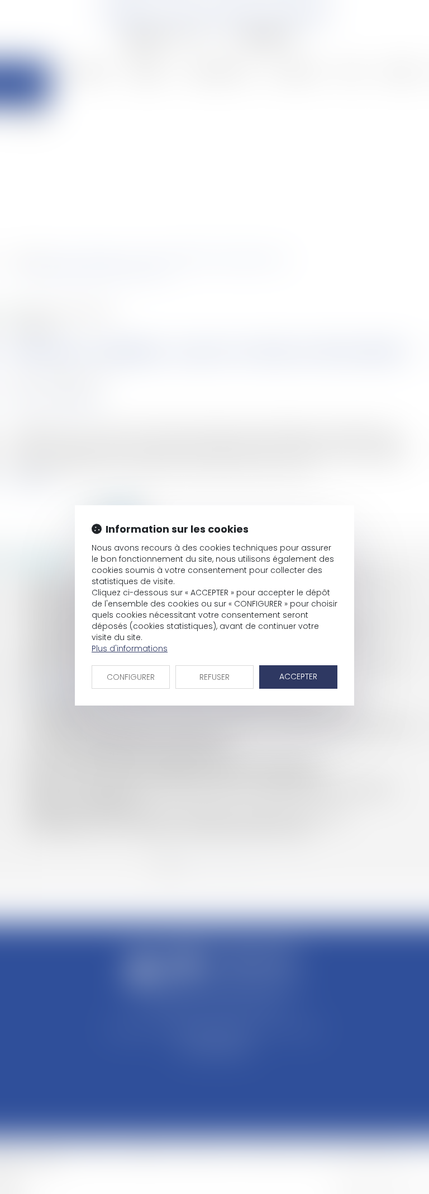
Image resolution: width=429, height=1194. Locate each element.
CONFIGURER (131, 677)
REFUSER (214, 677)
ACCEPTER (298, 676)
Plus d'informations (130, 648)
